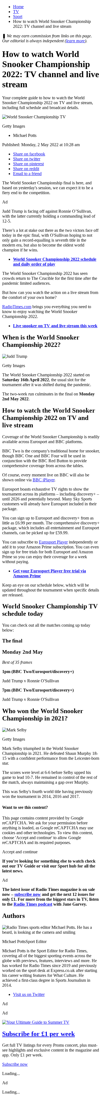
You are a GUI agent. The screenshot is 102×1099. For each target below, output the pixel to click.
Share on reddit (26, 168)
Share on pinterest (28, 163)
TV (16, 11)
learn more (75, 40)
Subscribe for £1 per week (38, 1033)
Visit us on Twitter (29, 994)
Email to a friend (27, 173)
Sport (17, 16)
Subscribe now (15, 1064)
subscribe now (27, 894)
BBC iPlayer (43, 480)
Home (18, 6)
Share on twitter (26, 159)
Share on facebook (29, 154)
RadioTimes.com (16, 306)
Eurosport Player (53, 542)
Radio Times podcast (33, 904)
